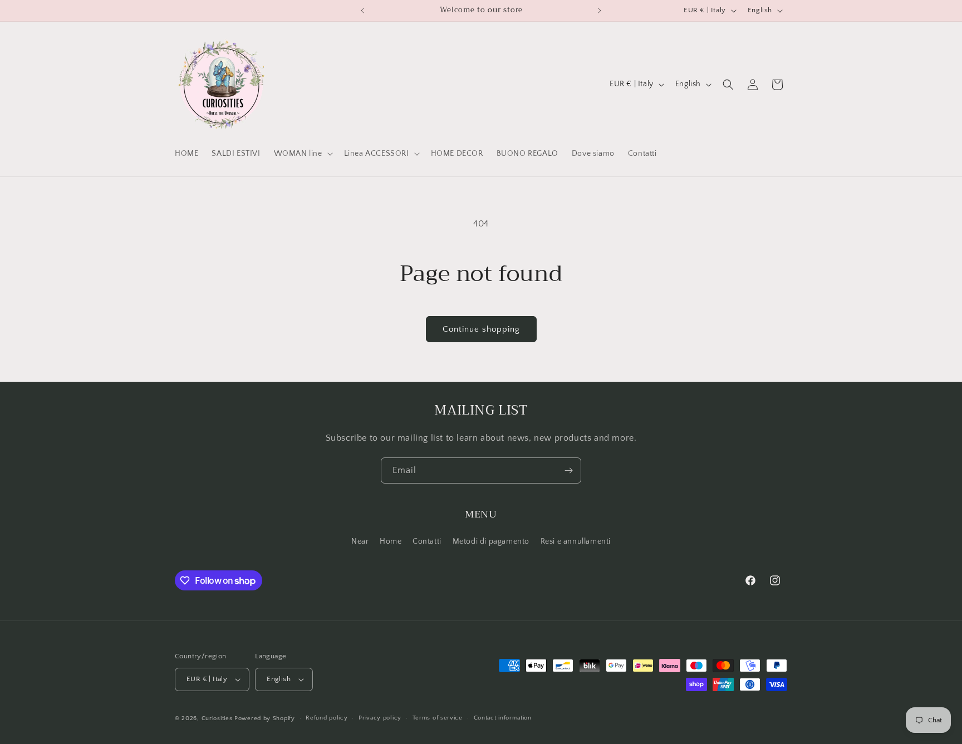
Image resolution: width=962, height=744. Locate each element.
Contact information (503, 718)
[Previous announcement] (362, 10)
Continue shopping (481, 329)
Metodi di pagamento (491, 541)
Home (390, 541)
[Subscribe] (568, 470)
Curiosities (217, 718)
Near (360, 541)
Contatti (427, 541)
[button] (302, 153)
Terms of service (438, 718)
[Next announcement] (599, 10)
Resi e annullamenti (576, 541)
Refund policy (326, 718)
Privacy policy (380, 718)
